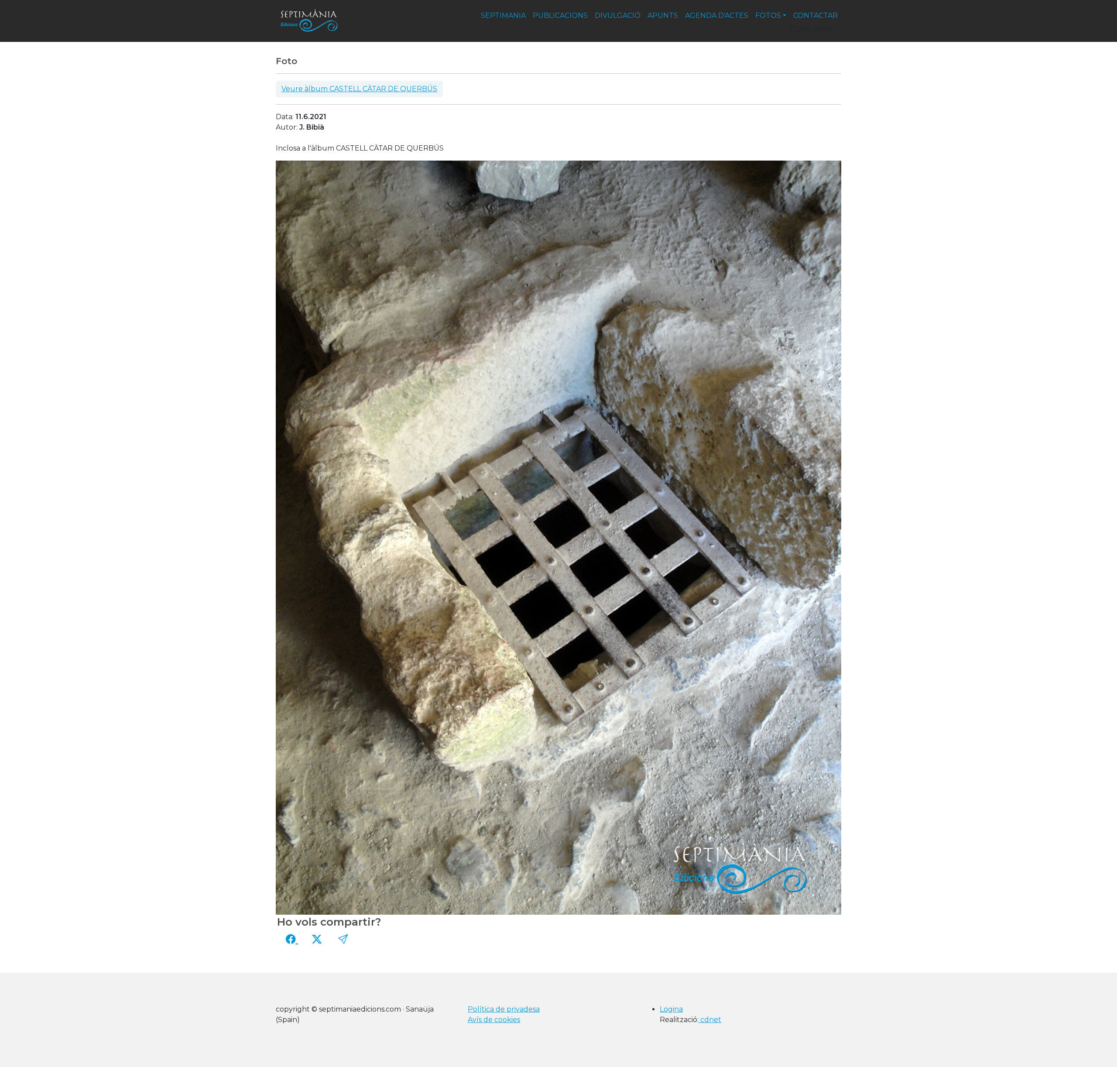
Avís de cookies (494, 1020)
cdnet (710, 1020)
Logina (671, 1009)
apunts (663, 15)
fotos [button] (768, 15)
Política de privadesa (504, 1009)
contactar (815, 15)
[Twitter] (317, 939)
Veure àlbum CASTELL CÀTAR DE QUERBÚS (359, 89)
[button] (343, 939)
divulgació (618, 15)
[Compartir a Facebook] (292, 939)
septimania (503, 15)
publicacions (560, 15)
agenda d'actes (716, 15)
